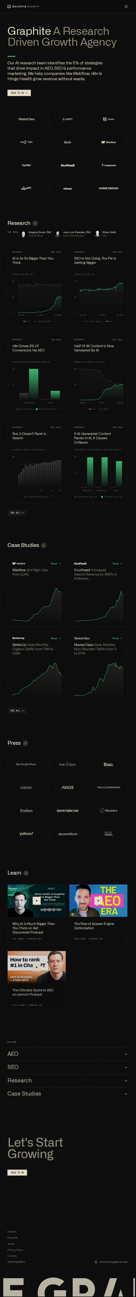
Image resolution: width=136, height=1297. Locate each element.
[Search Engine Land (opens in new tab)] (67, 810)
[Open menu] (124, 6)
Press (14, 743)
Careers (12, 1231)
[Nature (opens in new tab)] (26, 787)
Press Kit (12, 1237)
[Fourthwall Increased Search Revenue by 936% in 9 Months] (98, 591)
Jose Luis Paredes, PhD (77, 232)
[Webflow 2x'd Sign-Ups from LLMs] (37, 591)
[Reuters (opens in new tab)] (108, 810)
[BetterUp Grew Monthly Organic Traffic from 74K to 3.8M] (37, 666)
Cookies (12, 1255)
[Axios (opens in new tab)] (67, 787)
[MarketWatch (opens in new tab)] (67, 833)
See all (15, 512)
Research (19, 223)
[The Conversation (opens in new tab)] (108, 787)
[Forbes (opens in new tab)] (26, 810)
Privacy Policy (15, 1249)
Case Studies (23, 545)
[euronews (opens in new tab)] (108, 833)
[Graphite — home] (23, 6)
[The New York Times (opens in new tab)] (26, 764)
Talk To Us (17, 92)
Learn (14, 873)
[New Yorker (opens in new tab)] (67, 764)
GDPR (16, 1262)
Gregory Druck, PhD (40, 232)
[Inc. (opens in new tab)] (108, 764)
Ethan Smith (109, 232)
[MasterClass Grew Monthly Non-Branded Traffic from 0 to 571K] (98, 666)
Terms (11, 1243)
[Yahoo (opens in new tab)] (26, 833)
